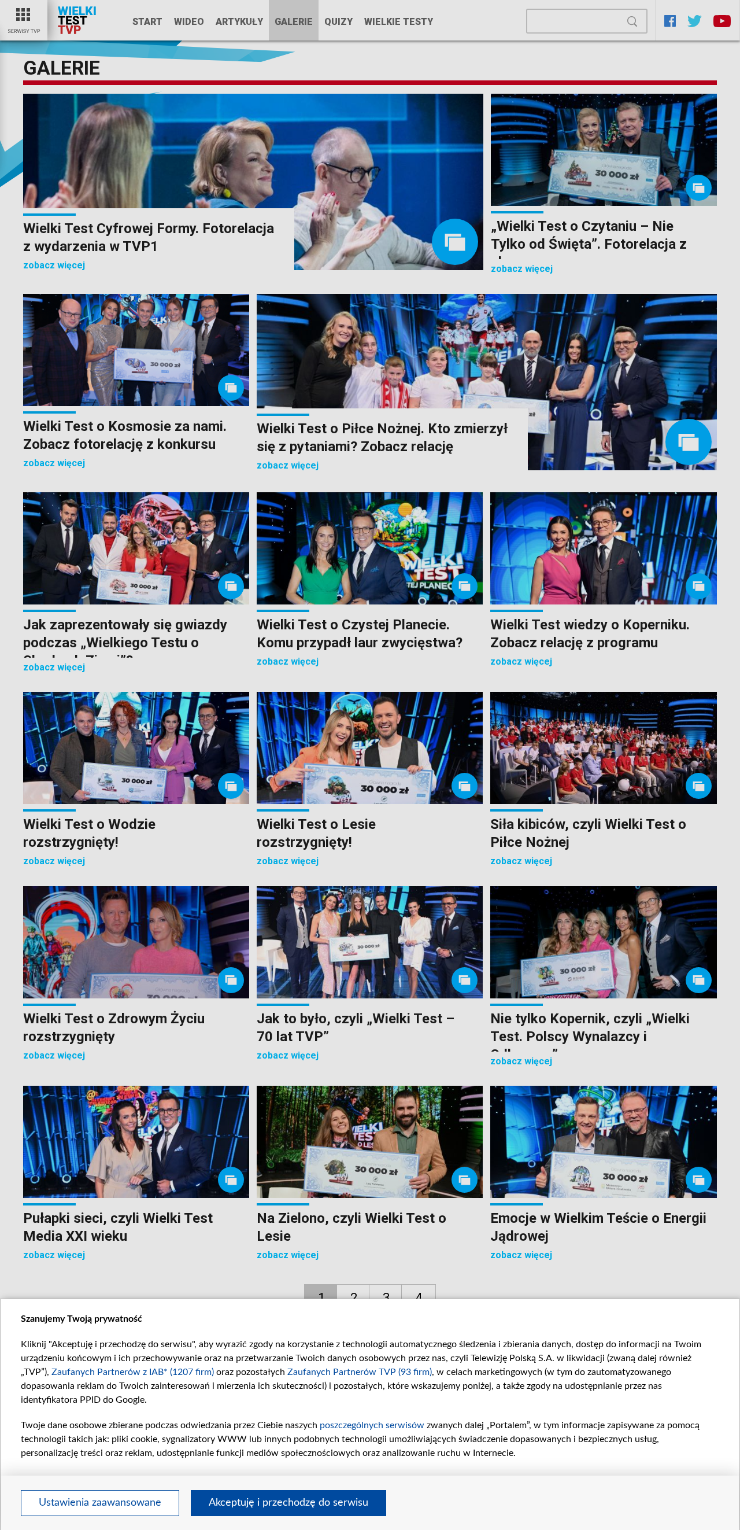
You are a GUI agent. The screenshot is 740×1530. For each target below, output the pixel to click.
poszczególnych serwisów (372, 1425)
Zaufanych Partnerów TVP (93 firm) (359, 1372)
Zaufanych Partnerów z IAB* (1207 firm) (132, 1372)
